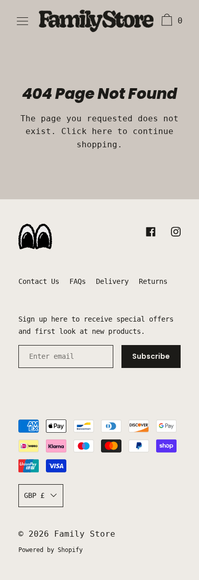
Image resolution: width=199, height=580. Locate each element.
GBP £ (34, 495)
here (102, 131)
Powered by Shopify (50, 549)
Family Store (84, 534)
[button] (171, 21)
